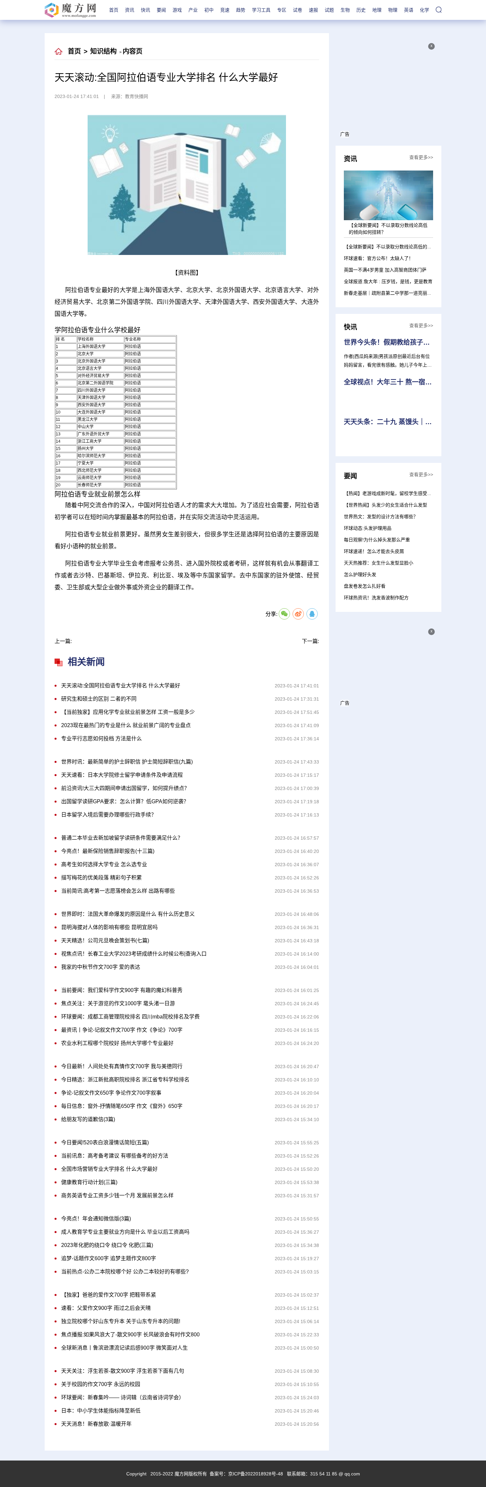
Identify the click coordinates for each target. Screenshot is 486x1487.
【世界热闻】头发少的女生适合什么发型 (385, 505)
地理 (377, 10)
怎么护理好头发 (360, 574)
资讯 (129, 10)
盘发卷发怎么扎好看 (364, 586)
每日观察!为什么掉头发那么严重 (377, 539)
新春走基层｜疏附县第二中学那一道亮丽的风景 (392, 293)
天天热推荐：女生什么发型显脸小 (378, 563)
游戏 (177, 10)
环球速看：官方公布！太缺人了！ (378, 258)
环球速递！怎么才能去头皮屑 (374, 551)
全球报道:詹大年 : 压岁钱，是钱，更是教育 (388, 281)
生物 (345, 10)
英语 (408, 10)
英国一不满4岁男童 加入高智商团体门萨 (385, 270)
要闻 (161, 10)
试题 (329, 10)
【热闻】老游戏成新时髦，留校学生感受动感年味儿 (397, 493)
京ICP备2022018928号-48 (255, 1473)
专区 (281, 10)
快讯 (145, 10)
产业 (193, 10)
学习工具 (261, 10)
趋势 (240, 10)
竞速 (224, 10)
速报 (313, 10)
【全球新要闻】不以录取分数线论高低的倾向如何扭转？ (402, 246)
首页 (113, 10)
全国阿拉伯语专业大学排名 (175, 603)
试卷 (297, 10)
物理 (392, 10)
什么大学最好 (224, 603)
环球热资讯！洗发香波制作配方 (376, 597)
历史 (361, 10)
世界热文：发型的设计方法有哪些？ (381, 516)
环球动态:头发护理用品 (367, 528)
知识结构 (103, 51)
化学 (424, 10)
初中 (209, 10)
